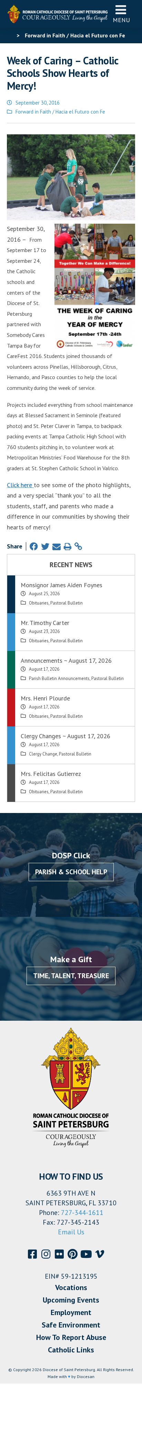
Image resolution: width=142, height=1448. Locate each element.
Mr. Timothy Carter (45, 623)
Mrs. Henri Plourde (45, 698)
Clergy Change (43, 754)
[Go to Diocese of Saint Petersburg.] (9, 35)
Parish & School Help (71, 871)
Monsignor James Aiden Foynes (61, 585)
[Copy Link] (78, 546)
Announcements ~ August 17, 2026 (66, 660)
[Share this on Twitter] (45, 546)
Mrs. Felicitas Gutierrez (51, 774)
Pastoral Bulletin (66, 603)
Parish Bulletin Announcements (59, 678)
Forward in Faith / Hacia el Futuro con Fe (60, 111)
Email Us (71, 1231)
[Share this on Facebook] (34, 546)
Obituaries (39, 603)
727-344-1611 (82, 1212)
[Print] (67, 546)
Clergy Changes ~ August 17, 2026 (65, 736)
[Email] (56, 546)
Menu (121, 20)
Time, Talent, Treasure (71, 975)
